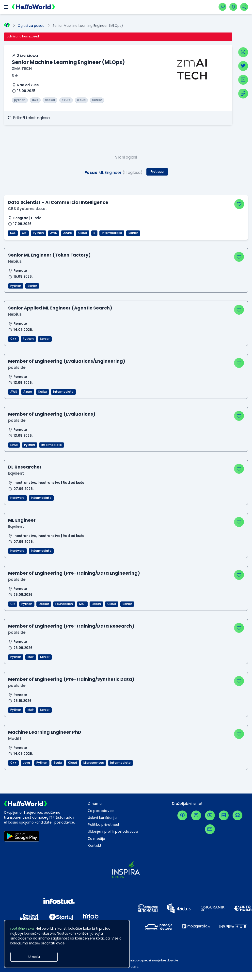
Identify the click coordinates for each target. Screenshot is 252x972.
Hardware (17, 498)
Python (38, 233)
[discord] (237, 815)
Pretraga (157, 172)
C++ (13, 339)
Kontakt (94, 845)
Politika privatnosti (104, 824)
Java (26, 763)
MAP (82, 604)
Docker (44, 604)
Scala (58, 763)
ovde (60, 943)
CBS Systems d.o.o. (27, 208)
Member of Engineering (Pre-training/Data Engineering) (74, 573)
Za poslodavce (101, 811)
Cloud (82, 233)
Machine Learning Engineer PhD (44, 732)
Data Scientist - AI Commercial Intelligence (58, 202)
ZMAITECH (22, 68)
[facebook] (243, 52)
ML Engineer (22, 520)
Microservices (93, 763)
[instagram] (196, 815)
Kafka (42, 392)
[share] (243, 93)
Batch (96, 604)
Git (24, 233)
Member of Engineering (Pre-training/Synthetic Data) (71, 679)
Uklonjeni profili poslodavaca (113, 831)
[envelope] (210, 829)
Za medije (96, 838)
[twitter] (243, 66)
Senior (133, 233)
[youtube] (210, 815)
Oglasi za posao (31, 25)
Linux (14, 445)
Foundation (64, 604)
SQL (13, 233)
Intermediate (112, 233)
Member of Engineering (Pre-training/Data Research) (71, 626)
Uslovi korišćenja (102, 817)
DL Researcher (25, 467)
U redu (34, 957)
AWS (53, 233)
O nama (95, 803)
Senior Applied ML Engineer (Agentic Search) (60, 308)
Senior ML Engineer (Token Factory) (49, 255)
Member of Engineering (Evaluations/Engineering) (66, 361)
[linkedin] (243, 80)
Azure (67, 233)
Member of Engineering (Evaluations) (51, 414)
